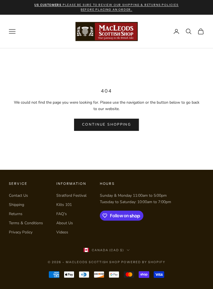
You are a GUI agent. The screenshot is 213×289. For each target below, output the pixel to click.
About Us (64, 223)
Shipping (16, 204)
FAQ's (61, 213)
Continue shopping (106, 124)
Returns (15, 213)
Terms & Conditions (26, 223)
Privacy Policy (20, 232)
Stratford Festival (71, 195)
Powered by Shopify (143, 262)
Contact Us (18, 195)
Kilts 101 (64, 204)
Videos (62, 232)
